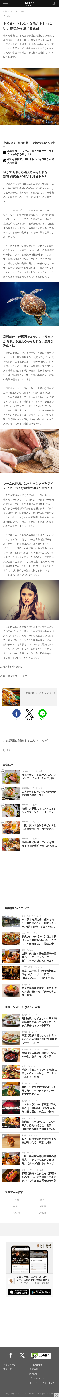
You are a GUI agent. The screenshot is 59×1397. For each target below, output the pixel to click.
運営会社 (34, 1369)
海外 (42, 1200)
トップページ (9, 1364)
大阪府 (42, 1206)
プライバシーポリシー (40, 1378)
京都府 (42, 1212)
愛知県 (16, 1212)
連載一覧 (7, 1369)
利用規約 (34, 1374)
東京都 (16, 1206)
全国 (8, 16)
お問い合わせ (36, 1364)
